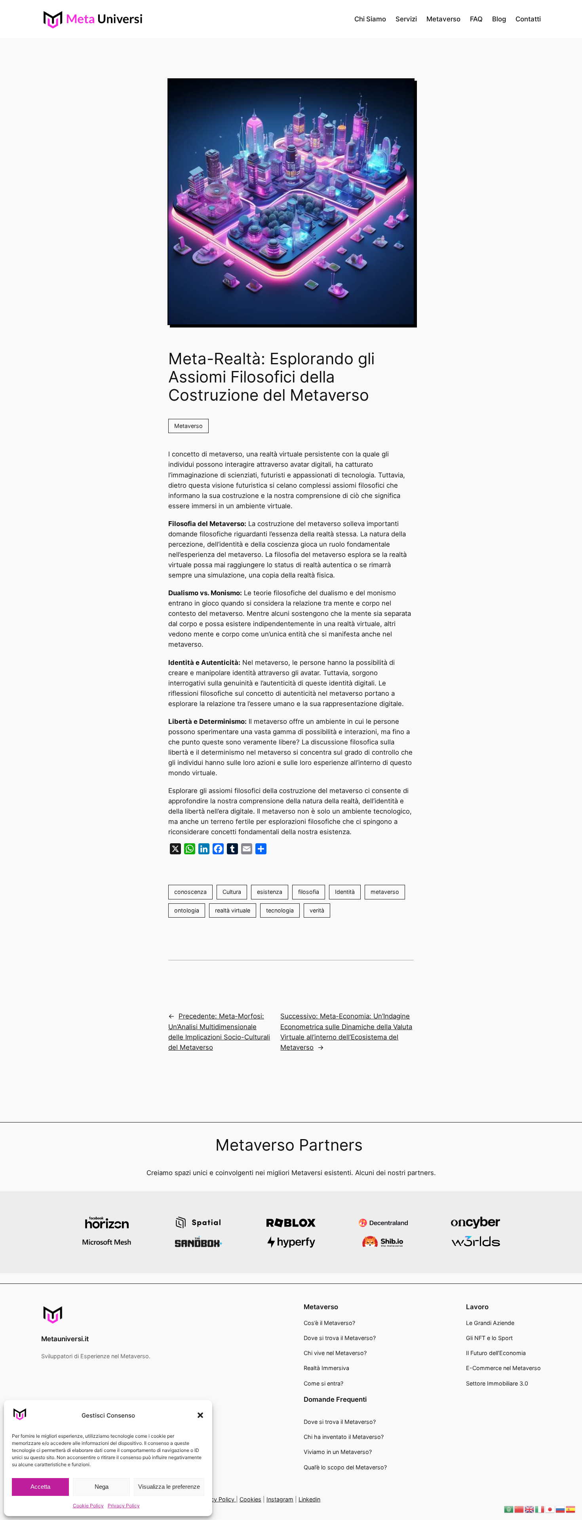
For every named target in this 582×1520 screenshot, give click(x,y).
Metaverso (188, 425)
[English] (530, 1509)
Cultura (232, 891)
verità (317, 910)
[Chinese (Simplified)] (519, 1509)
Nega (101, 1486)
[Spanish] (571, 1509)
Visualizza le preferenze (169, 1486)
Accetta (40, 1486)
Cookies (250, 1499)
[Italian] (540, 1509)
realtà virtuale (232, 910)
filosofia (308, 891)
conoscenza (190, 891)
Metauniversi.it (65, 1339)
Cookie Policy (88, 1506)
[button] (200, 1415)
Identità (345, 891)
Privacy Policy (124, 1506)
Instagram (279, 1499)
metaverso (385, 891)
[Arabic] (509, 1509)
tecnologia (280, 910)
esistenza (269, 891)
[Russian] (560, 1509)
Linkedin (309, 1499)
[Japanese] (550, 1509)
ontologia (186, 910)
